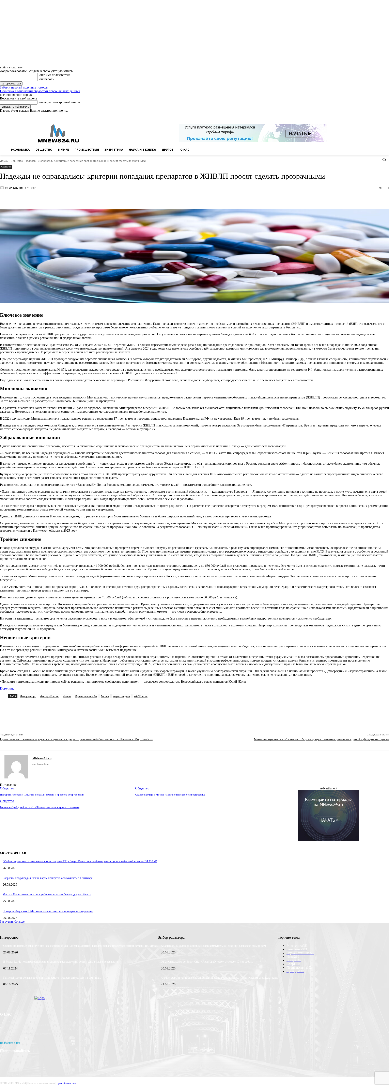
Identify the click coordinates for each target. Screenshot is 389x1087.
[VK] (88, 198)
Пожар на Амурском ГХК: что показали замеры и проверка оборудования (48, 911)
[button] (384, 159)
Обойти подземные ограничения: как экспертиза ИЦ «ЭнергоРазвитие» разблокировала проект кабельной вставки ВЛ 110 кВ (80, 861)
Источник (7, 688)
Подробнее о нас (10, 1042)
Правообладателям (66, 1083)
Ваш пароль (45, 79)
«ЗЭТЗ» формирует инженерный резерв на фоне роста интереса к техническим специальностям (219, 977)
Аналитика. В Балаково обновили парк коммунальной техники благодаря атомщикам (213, 945)
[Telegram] (74, 198)
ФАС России (140, 696)
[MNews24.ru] (2, 188)
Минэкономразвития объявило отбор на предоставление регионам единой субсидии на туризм (321, 739)
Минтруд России (49, 696)
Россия (105, 696)
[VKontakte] (375, 115)
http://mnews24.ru (40, 764)
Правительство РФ (86, 696)
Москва (67, 696)
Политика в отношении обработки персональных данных (40, 91)
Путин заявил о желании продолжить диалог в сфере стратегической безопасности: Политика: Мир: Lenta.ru (76, 739)
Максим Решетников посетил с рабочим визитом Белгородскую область (47, 894)
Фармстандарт (121, 696)
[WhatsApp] (381, 115)
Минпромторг (28, 696)
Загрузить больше (12, 921)
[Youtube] (386, 115)
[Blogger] (364, 115)
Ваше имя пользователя (53, 75)
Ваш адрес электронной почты (58, 102)
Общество (17, 161)
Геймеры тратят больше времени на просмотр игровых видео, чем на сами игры (52, 977)
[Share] (370, 115)
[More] (103, 198)
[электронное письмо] (59, 198)
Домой (4, 161)
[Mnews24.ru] (58, 133)
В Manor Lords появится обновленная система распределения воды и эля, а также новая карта (60, 961)
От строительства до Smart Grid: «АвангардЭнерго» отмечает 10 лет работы (207, 961)
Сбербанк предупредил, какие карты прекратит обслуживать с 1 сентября (47, 878)
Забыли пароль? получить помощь (24, 87)
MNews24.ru (16, 187)
